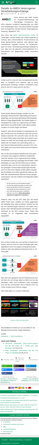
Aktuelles (6, 359)
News (12, 359)
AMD (19, 358)
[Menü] (2, 2)
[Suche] (37, 2)
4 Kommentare (33, 360)
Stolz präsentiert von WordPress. (10, 443)
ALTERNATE (6, 422)
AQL (16, 360)
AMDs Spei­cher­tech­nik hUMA (24, 35)
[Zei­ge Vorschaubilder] (20, 320)
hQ (19, 360)
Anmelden (4, 440)
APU (22, 358)
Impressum (28, 440)
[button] (7, 366)
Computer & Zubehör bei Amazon (13, 424)
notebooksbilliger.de (9, 429)
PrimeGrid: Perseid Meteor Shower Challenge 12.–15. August (18, 395)
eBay (4, 427)
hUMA (17, 361)
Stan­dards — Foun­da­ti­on (11, 336)
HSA (22, 360)
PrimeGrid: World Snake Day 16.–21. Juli (12, 398)
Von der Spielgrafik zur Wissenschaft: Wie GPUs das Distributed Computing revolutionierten (19, 401)
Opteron (22, 14)
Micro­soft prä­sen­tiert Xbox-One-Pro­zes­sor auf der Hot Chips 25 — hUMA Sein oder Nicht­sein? (21, 345)
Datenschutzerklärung (16, 440)
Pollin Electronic (8, 432)
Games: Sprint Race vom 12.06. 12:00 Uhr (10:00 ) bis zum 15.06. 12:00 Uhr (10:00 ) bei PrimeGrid (18, 406)
